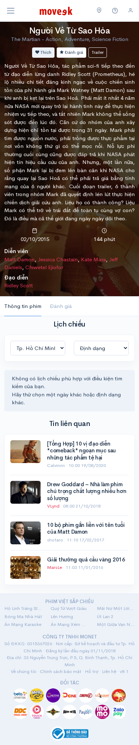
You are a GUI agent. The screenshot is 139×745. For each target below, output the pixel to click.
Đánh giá (73, 52)
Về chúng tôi (23, 671)
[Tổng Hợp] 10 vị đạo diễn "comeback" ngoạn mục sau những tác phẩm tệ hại (81, 450)
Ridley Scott (18, 285)
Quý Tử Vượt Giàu (69, 608)
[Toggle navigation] (11, 10)
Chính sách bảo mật (60, 671)
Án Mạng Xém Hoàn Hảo (69, 624)
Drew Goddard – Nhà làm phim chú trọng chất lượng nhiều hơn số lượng (86, 491)
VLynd (54, 506)
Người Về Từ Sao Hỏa (69, 30)
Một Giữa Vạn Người (116, 624)
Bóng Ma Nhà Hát (23, 616)
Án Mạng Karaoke (22, 624)
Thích (45, 52)
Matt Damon (19, 259)
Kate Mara (93, 259)
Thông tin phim (22, 306)
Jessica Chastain (58, 259)
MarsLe (55, 567)
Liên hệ (109, 671)
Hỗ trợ (91, 671)
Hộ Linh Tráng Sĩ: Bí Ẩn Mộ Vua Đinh (23, 608)
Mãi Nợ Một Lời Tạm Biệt (116, 608)
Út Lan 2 (105, 616)
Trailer (98, 52)
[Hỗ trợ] (115, 11)
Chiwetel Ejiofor (44, 267)
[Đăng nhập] (130, 10)
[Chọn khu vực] (99, 10)
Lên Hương (62, 616)
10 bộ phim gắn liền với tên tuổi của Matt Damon (85, 528)
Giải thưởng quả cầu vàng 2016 (86, 559)
